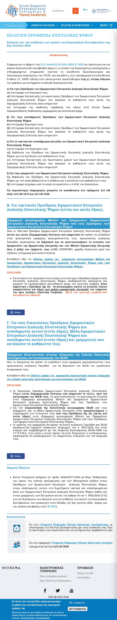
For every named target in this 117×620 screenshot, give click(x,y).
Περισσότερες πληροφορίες (35, 618)
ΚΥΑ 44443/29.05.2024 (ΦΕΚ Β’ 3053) (62, 64)
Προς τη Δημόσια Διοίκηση (53, 576)
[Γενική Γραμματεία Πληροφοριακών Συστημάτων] (45, 591)
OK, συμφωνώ (77, 602)
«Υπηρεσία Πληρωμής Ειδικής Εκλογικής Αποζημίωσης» (74, 524)
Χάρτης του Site (85, 573)
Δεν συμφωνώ (77, 608)
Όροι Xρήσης (83, 577)
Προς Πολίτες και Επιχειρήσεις (55, 580)
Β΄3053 (52, 506)
